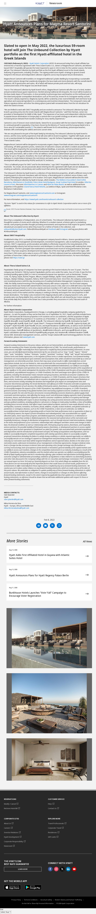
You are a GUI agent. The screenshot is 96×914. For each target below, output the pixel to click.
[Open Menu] (6, 3)
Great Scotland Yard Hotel (66, 182)
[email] (45, 525)
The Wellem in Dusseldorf (66, 180)
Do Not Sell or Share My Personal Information (38, 903)
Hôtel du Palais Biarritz (55, 184)
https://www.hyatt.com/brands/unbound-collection (44, 199)
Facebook (52, 229)
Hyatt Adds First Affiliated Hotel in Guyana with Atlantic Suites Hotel (39, 556)
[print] (38, 525)
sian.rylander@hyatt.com (13, 499)
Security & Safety (46, 900)
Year (1, 909)
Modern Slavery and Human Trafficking (68, 900)
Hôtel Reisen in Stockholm (22, 182)
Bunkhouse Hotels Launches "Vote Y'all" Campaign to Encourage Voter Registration (37, 594)
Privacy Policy (16, 900)
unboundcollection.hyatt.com (15, 229)
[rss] (52, 525)
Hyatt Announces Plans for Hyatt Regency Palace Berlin (39, 575)
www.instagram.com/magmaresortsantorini (20, 195)
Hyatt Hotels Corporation (39, 63)
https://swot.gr (19, 257)
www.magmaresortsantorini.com (42, 193)
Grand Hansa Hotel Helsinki (34, 186)
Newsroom (55, 3)
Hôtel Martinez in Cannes (33, 184)
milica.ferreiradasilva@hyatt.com (16, 508)
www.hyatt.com (29, 337)
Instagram (64, 229)
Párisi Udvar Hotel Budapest (44, 182)
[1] (32, 127)
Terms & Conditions (31, 900)
